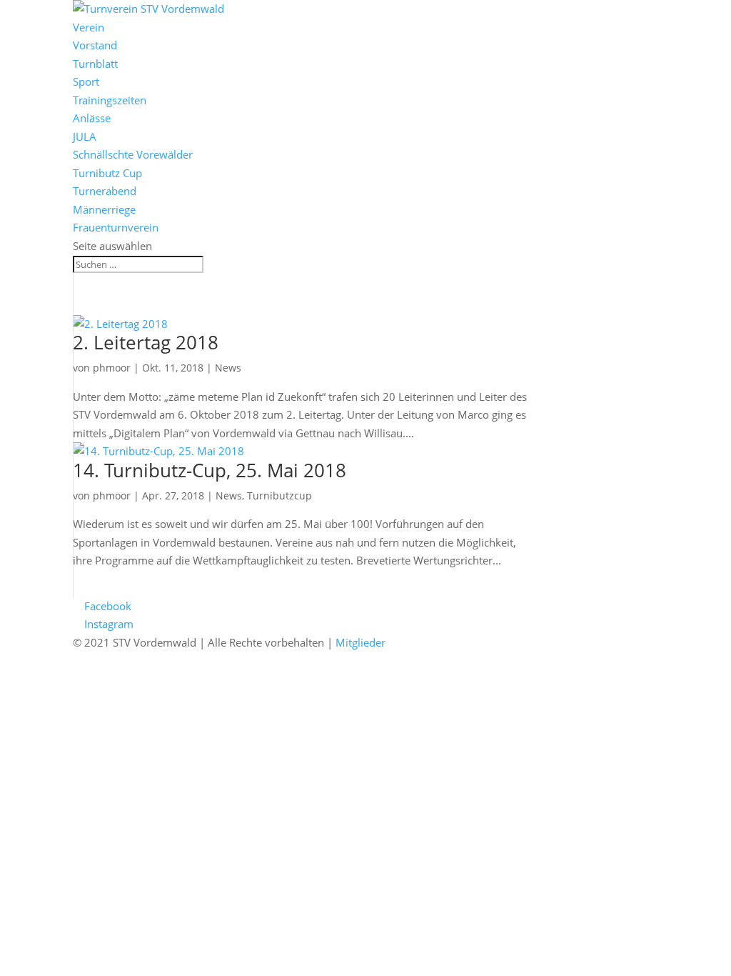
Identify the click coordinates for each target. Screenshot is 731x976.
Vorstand (95, 45)
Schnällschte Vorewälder (133, 154)
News (228, 367)
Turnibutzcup (279, 495)
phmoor (112, 367)
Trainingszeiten (109, 100)
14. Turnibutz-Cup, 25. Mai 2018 (209, 470)
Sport (86, 81)
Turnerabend (104, 191)
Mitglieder (360, 642)
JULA (84, 136)
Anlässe (92, 118)
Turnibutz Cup (107, 173)
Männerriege (104, 209)
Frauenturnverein (115, 227)
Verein (88, 27)
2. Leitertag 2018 (145, 342)
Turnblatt (95, 63)
